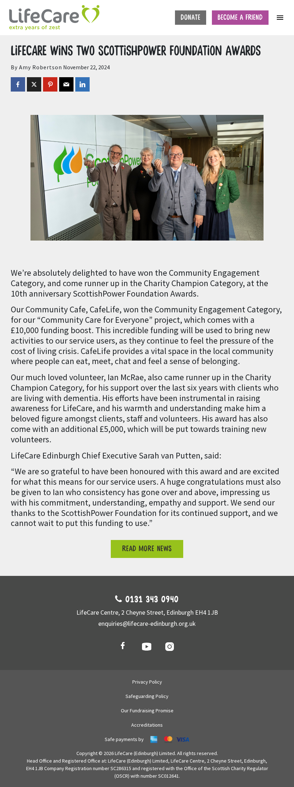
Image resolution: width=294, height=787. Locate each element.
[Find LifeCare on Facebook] (124, 646)
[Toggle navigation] (280, 17)
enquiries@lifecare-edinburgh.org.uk (147, 623)
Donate (190, 17)
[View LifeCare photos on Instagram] (170, 646)
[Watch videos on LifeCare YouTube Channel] (147, 646)
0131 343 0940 (151, 599)
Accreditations (147, 725)
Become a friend (240, 17)
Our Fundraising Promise (147, 710)
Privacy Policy (147, 682)
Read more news (147, 549)
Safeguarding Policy (147, 696)
